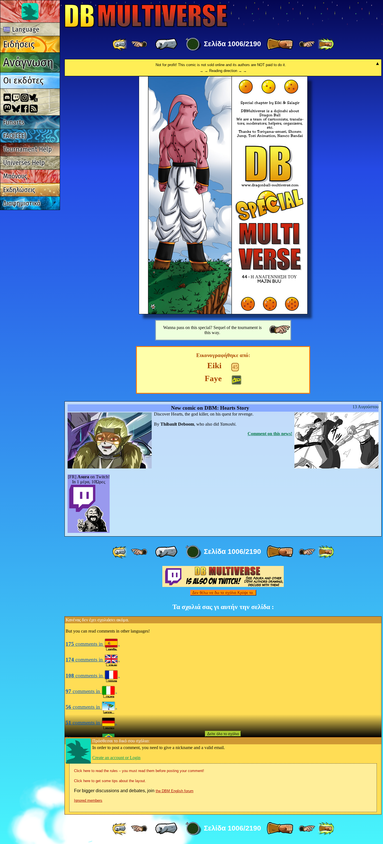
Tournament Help (27, 149)
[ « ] (166, 44)
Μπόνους (15, 176)
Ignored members (88, 800)
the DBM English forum (174, 791)
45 (235, 367)
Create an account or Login (116, 757)
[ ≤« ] (139, 44)
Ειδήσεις (18, 44)
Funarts (13, 122)
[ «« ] (120, 44)
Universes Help (24, 163)
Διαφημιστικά (22, 203)
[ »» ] (325, 44)
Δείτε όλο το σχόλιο (223, 734)
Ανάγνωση (28, 62)
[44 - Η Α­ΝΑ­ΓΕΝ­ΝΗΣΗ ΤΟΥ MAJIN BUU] (223, 312)
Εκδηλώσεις (19, 190)
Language (24, 29)
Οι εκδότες (23, 80)
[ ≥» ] (307, 44)
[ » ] (280, 44)
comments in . (93, 644)
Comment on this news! (270, 433)
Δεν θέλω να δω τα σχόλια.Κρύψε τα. (223, 593)
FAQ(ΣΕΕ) (14, 136)
